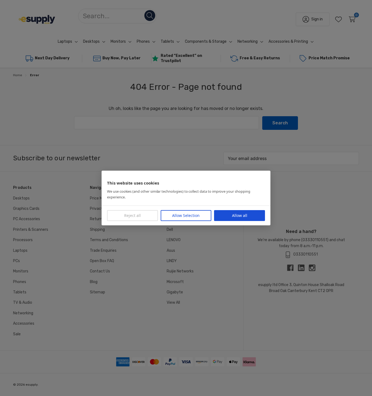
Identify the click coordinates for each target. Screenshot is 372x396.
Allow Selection (186, 215)
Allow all (239, 215)
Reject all (132, 215)
